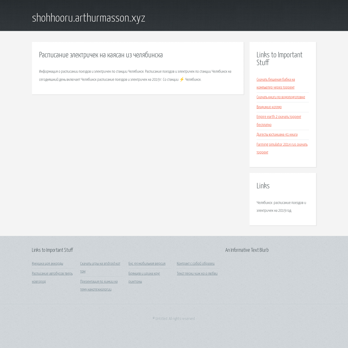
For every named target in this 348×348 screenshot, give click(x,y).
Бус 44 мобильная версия (147, 264)
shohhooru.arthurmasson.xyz (88, 18)
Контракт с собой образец (195, 264)
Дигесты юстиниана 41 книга (277, 135)
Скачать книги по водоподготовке (281, 97)
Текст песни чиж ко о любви (197, 274)
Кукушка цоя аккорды (47, 264)
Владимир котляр (269, 107)
